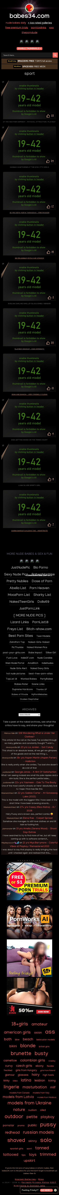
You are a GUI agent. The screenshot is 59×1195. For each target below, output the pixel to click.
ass (50, 1032)
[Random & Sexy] (21, 42)
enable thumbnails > (29, 49)
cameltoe (10, 1061)
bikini (13, 1046)
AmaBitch (33, 663)
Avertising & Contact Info (29, 1186)
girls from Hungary (26, 1070)
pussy (48, 1125)
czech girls (24, 1066)
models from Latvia (18, 1097)
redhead (12, 1133)
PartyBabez (46, 679)
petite (31, 1117)
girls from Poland (47, 1071)
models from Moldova (46, 1097)
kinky (6, 1080)
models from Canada (19, 1093)
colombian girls (32, 1061)
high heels (48, 1075)
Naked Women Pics (37, 647)
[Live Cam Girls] (37, 561)
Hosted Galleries (25, 1179)
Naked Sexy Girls (39, 668)
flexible (50, 1066)
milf (52, 1087)
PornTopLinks (38, 27)
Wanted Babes (29, 679)
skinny (32, 1141)
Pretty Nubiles (17, 582)
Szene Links (38, 684)
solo (46, 1141)
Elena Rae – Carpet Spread (37, 818)
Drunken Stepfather (29, 699)
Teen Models (43, 636)
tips (23, 1155)
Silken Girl (51, 653)
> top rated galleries (40, 23)
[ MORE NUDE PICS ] (29, 616)
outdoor (14, 1117)
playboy (47, 1117)
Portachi (27, 1183)
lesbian (39, 1081)
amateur (39, 1024)
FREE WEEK (30, 66)
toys (32, 1155)
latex (15, 1081)
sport (29, 1149)
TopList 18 (11, 679)
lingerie (11, 1087)
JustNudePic (20, 568)
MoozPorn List (19, 595)
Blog (41, 1179)
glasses (23, 1075)
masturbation (35, 1087)
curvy (9, 1066)
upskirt (29, 1161)
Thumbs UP (41, 690)
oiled (43, 1110)
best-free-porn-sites (41, 674)
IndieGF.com (27, 658)
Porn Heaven (39, 589)
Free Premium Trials (16, 27)
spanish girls (16, 1149)
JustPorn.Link (29, 609)
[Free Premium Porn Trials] (29, 899)
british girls (44, 1047)
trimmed (48, 1155)
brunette (21, 1054)
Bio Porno (40, 568)
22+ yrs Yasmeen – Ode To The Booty (35, 782)
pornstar (8, 1125)
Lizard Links (19, 623)
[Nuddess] (27, 42)
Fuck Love (12, 658)
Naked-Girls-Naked (38, 642)
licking (52, 1080)
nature (19, 1110)
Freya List (15, 630)
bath (8, 1040)
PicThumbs (17, 647)
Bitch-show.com (39, 630)
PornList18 (40, 623)
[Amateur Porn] (27, 561)
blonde (28, 1046)
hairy (35, 1075)
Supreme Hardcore (22, 689)
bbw (17, 1039)
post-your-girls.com (14, 653)
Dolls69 (43, 602)
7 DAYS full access (30, 61)
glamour (10, 1075)
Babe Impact (35, 653)
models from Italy (41, 1093)
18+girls (19, 1024)
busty (41, 1054)
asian (38, 1033)
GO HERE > (46, 1190)
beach (28, 1040)
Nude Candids (44, 658)
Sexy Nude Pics (16, 575)
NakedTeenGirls (22, 602)
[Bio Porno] (37, 42)
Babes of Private (20, 695)
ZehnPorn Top (17, 642)
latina (26, 1080)
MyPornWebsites (39, 695)
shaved (16, 1141)
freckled (8, 1070)
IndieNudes (47, 663)
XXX (51, 27)
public (32, 1125)
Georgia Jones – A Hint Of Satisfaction (35, 772)
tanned (42, 1148)
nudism (32, 1110)
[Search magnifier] (55, 55)
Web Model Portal (14, 663)
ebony (40, 1066)
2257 (53, 1183)
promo (21, 1125)
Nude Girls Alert (18, 668)
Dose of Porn (42, 582)
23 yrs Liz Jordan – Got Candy (37, 747)
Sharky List (42, 595)
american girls (17, 1033)
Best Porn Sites (21, 636)
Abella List (18, 589)
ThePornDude (29, 32)
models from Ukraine (29, 1103)
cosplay (51, 1061)
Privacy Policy (41, 1183)
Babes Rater (21, 684)
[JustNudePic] (32, 42)
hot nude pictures (15, 674)
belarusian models (45, 1040)
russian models (38, 1132)
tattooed (10, 1155)
